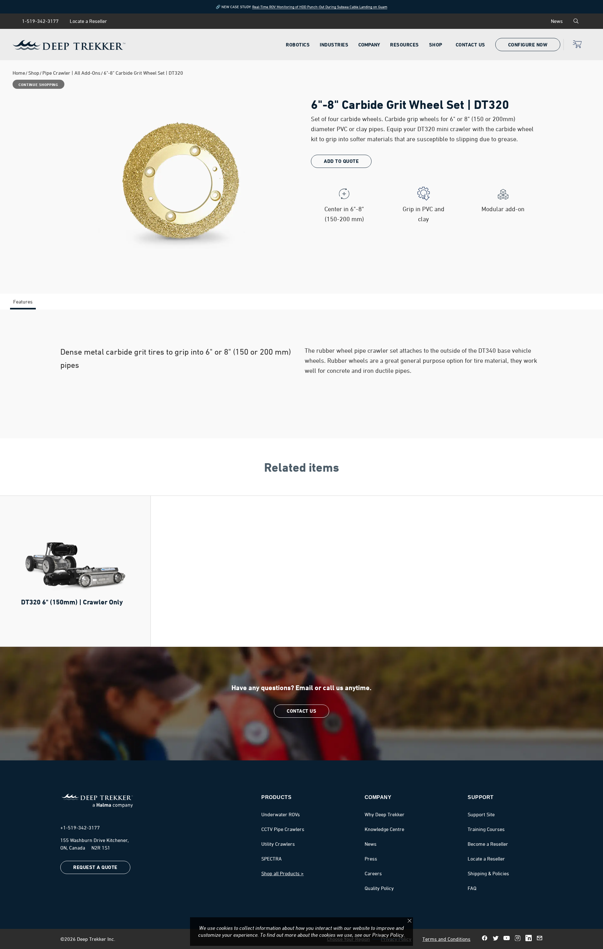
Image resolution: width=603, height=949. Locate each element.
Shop (436, 45)
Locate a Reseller (88, 21)
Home (19, 73)
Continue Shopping (38, 84)
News (557, 21)
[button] (577, 48)
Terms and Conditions (446, 939)
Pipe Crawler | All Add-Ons (71, 73)
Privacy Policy (388, 935)
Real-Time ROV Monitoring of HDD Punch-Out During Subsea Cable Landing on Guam (319, 6)
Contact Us (470, 45)
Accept (409, 921)
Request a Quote (95, 867)
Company (369, 45)
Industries (334, 45)
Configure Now (528, 45)
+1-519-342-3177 (80, 827)
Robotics (298, 45)
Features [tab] (23, 301)
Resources (404, 45)
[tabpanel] (301, 373)
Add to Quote (341, 161)
